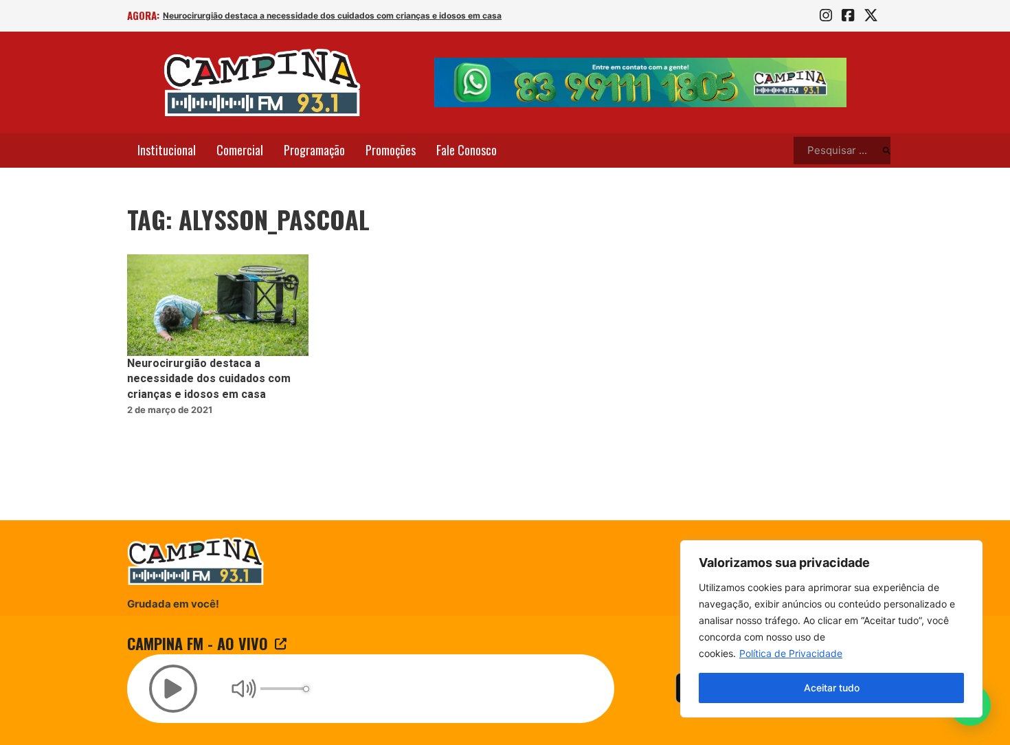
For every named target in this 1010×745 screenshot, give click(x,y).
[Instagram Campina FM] (826, 16)
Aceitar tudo (832, 687)
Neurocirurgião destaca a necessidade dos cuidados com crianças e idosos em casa (332, 15)
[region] (831, 629)
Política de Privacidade (790, 653)
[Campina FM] (262, 82)
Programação (314, 150)
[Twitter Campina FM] (871, 16)
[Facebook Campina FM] (848, 16)
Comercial (239, 150)
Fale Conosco (466, 150)
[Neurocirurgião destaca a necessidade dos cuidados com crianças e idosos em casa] (217, 305)
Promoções (391, 150)
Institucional (166, 150)
